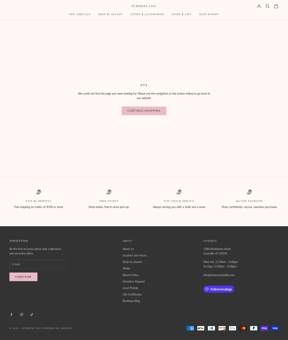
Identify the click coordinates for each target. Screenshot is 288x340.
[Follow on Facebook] (11, 314)
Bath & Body (209, 14)
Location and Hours (135, 255)
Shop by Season (110, 14)
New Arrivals (79, 14)
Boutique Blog (131, 301)
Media (126, 268)
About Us (128, 249)
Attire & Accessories (147, 14)
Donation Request (134, 281)
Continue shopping (144, 110)
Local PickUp (130, 288)
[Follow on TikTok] (32, 314)
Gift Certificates (132, 294)
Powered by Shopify (57, 328)
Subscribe (23, 276)
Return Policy (131, 275)
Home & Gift (181, 14)
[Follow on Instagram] (22, 314)
